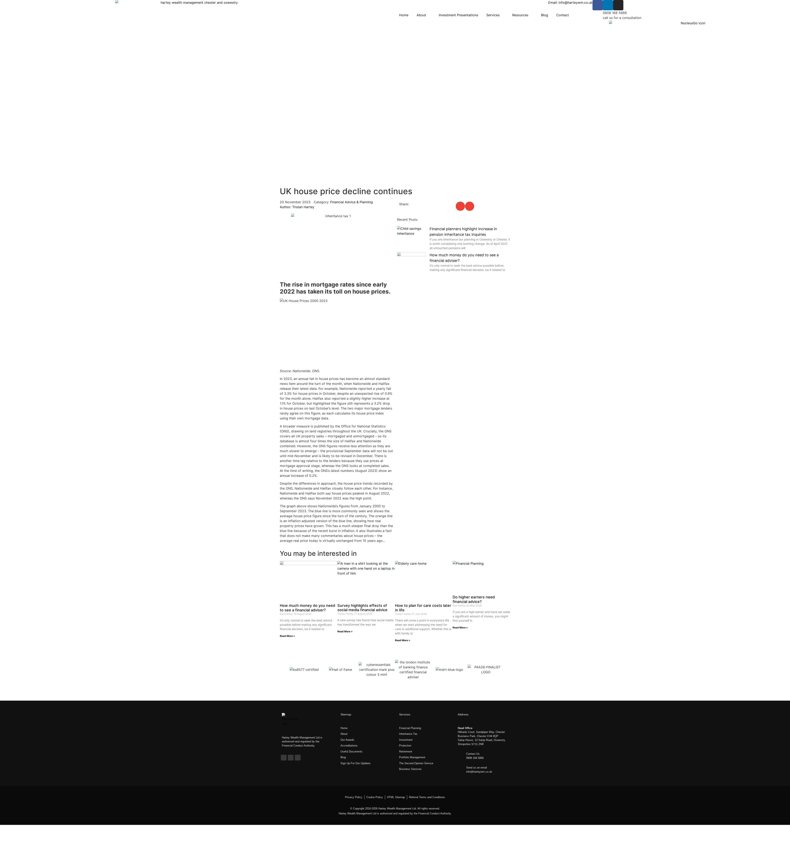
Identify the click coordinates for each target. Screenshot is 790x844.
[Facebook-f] (284, 757)
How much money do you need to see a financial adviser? (307, 607)
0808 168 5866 (615, 13)
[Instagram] (618, 5)
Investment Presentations (458, 15)
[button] (460, 206)
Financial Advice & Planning (351, 202)
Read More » (287, 635)
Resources (520, 15)
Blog (544, 15)
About (421, 15)
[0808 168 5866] (597, 15)
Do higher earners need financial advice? (474, 599)
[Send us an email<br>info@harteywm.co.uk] (461, 769)
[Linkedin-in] (608, 5)
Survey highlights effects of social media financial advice (362, 607)
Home (403, 15)
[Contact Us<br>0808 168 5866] (461, 755)
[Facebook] (597, 5)
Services (493, 15)
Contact (562, 15)
